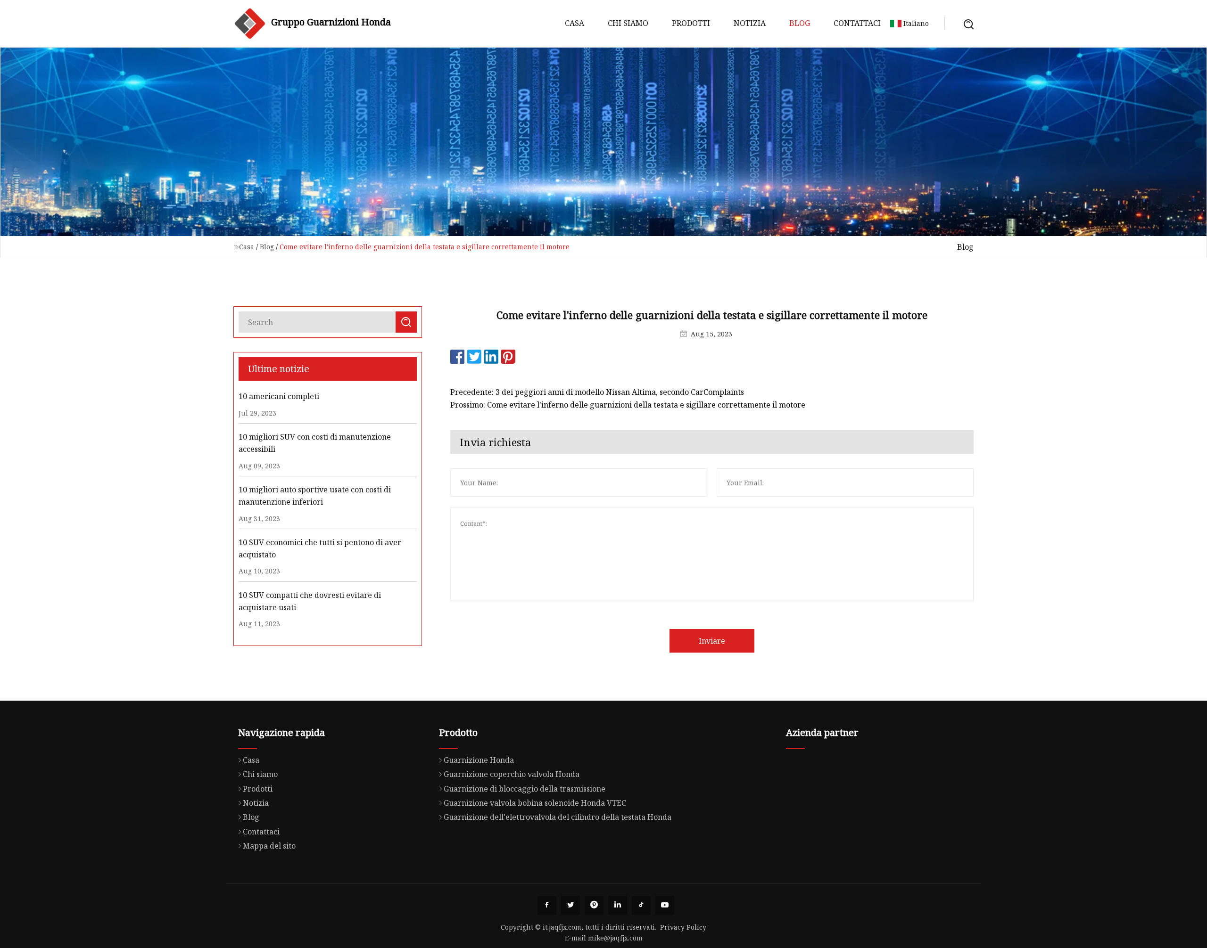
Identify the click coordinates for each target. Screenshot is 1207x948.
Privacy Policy (683, 927)
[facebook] (546, 905)
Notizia (750, 23)
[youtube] (664, 905)
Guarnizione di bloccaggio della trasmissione (524, 789)
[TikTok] (641, 905)
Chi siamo (628, 23)
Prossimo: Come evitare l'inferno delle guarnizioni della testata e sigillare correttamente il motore (627, 405)
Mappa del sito (269, 846)
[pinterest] (594, 905)
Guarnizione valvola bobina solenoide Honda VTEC (535, 803)
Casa (574, 23)
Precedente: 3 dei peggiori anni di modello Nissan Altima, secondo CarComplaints (597, 392)
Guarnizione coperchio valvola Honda (511, 774)
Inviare (712, 641)
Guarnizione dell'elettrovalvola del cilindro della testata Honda (557, 817)
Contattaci (857, 23)
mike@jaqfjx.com (615, 937)
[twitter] (570, 905)
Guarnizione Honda (479, 760)
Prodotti (691, 23)
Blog (799, 23)
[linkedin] (617, 905)
